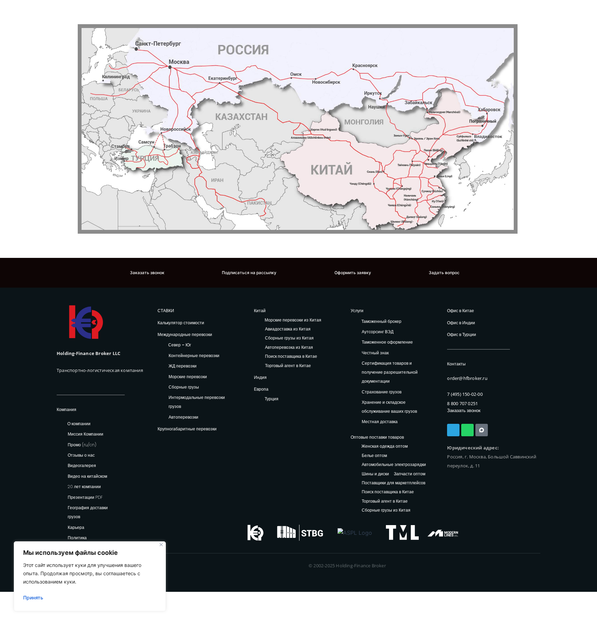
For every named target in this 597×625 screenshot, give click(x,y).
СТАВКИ (166, 311)
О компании (79, 424)
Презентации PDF (85, 497)
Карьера (76, 527)
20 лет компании (84, 486)
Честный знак (375, 353)
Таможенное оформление (387, 342)
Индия (260, 377)
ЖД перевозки (183, 366)
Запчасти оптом (409, 474)
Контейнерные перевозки (194, 355)
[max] (481, 430)
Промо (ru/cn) (82, 445)
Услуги (357, 311)
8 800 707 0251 (462, 403)
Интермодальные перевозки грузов (197, 401)
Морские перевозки (188, 377)
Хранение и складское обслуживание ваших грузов (389, 406)
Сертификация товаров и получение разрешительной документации (390, 372)
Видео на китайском (87, 476)
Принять (33, 597)
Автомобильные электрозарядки (394, 464)
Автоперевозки (183, 417)
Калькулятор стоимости (181, 323)
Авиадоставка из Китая (288, 329)
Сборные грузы (184, 387)
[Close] (161, 544)
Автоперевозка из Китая (289, 347)
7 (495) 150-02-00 (464, 394)
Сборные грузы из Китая (289, 338)
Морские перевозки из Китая (293, 320)
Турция (271, 399)
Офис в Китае (460, 311)
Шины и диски (375, 474)
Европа (261, 389)
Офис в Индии (461, 323)
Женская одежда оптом (384, 446)
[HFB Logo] (86, 322)
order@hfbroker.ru (467, 378)
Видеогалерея (82, 465)
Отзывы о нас (81, 455)
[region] (90, 576)
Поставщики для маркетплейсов (393, 483)
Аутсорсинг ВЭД (378, 332)
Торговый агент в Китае (288, 366)
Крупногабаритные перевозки (187, 429)
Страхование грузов (381, 392)
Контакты (456, 364)
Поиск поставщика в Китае (291, 356)
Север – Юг (179, 345)
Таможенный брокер (381, 321)
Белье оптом (374, 455)
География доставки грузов (88, 512)
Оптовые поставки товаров (377, 437)
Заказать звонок (464, 410)
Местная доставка (380, 422)
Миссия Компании (85, 434)
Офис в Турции (461, 334)
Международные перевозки (185, 334)
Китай (260, 311)
